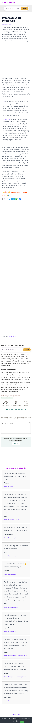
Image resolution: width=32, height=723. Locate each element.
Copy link (16, 443)
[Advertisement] (16, 60)
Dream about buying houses (11, 607)
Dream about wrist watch (11, 556)
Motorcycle (6, 119)
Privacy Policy (16, 714)
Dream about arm (8, 486)
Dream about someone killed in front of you (16, 655)
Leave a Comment (6, 24)
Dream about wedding (10, 574)
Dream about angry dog (10, 631)
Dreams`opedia (8, 2)
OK (22, 721)
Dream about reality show (11, 701)
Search (24, 8)
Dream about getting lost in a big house (15, 677)
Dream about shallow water (11, 519)
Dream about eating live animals (12, 538)
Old (4, 101)
